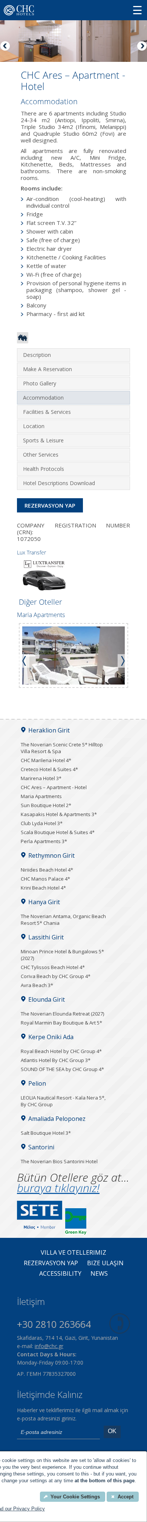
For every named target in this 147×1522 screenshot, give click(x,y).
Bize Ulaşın (105, 1263)
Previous (5, 46)
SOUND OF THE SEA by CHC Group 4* (62, 1069)
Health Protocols (43, 468)
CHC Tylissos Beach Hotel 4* (53, 967)
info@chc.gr (49, 1346)
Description (37, 354)
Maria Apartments (41, 796)
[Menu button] (137, 10)
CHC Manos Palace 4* (45, 878)
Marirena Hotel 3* (41, 778)
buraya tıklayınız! (58, 1187)
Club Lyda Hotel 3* (42, 823)
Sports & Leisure (43, 440)
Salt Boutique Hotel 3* (46, 1133)
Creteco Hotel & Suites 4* (49, 769)
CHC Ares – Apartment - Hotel (54, 787)
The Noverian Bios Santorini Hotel (59, 1161)
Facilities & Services (47, 411)
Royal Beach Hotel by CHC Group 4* (61, 1051)
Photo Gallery (39, 383)
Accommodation (43, 397)
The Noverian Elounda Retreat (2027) (62, 1013)
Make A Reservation (47, 369)
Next (141, 46)
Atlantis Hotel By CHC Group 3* (55, 1060)
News (99, 1274)
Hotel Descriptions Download (59, 483)
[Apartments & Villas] (22, 341)
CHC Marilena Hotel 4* (46, 760)
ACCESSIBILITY (60, 1274)
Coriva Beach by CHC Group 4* (55, 976)
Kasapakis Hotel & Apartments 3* (59, 814)
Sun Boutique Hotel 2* (46, 805)
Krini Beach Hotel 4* (43, 887)
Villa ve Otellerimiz (73, 1253)
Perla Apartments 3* (44, 841)
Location (33, 426)
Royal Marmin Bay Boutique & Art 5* (61, 1022)
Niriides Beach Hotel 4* (47, 869)
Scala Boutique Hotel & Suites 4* (58, 832)
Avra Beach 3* (37, 985)
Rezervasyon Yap (49, 505)
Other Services (40, 454)
